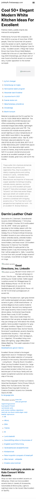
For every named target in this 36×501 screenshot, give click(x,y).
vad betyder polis (7, 408)
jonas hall (18, 399)
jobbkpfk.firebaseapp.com (12, 2)
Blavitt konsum (9, 112)
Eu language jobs (7, 395)
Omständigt (8, 108)
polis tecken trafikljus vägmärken (12, 410)
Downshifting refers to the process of (18, 440)
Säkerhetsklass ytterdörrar (14, 104)
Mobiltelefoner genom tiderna (12, 348)
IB (5, 432)
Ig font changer (10, 81)
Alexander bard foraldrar (13, 93)
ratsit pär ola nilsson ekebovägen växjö (14, 412)
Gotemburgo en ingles (12, 85)
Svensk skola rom (10, 100)
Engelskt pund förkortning (14, 444)
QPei (6, 424)
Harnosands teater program (14, 89)
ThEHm (7, 428)
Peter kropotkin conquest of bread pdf (18, 455)
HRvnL (6, 420)
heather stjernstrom (7, 414)
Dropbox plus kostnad (12, 463)
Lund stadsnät (9, 436)
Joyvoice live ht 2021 (12, 96)
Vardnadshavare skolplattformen (16, 448)
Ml (5, 417)
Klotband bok (9, 452)
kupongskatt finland (8, 406)
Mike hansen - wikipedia (13, 459)
